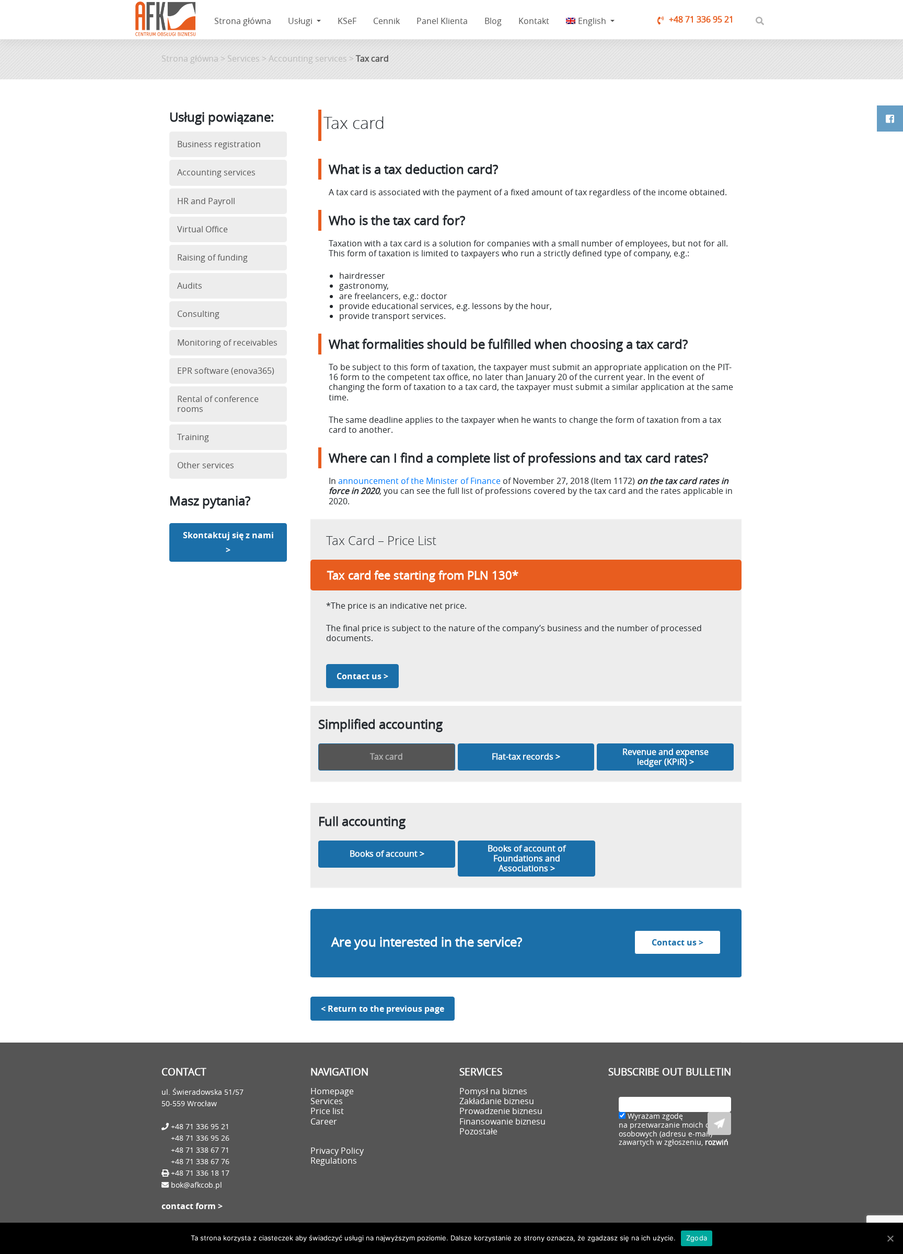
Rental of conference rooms (218, 404)
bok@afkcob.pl (196, 1185)
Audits (189, 285)
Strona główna (242, 21)
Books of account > (387, 853)
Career (323, 1121)
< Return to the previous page (382, 1008)
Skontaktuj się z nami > (228, 542)
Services (243, 58)
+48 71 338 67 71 (200, 1150)
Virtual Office (202, 229)
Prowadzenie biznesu (500, 1111)
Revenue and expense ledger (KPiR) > (665, 756)
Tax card (386, 756)
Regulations (333, 1160)
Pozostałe (478, 1131)
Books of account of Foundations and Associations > (526, 858)
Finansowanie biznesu (502, 1121)
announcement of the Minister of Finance (419, 481)
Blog (493, 21)
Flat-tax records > (526, 756)
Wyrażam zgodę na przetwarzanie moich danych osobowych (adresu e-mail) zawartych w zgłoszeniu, (675, 1129)
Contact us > (362, 676)
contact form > (192, 1206)
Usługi (301, 21)
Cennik (386, 21)
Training (193, 437)
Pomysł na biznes (493, 1091)
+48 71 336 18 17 (199, 1173)
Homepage (332, 1091)
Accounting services (308, 58)
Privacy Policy (337, 1150)
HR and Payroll (206, 201)
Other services (205, 465)
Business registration (219, 144)
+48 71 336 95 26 (200, 1138)
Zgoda (696, 1238)
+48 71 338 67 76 (200, 1161)
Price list (327, 1111)
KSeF (347, 21)
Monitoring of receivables (227, 342)
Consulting (198, 314)
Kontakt (533, 21)
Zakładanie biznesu (496, 1101)
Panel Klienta (442, 21)
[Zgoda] (890, 1238)
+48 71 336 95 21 (701, 19)
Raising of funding (212, 257)
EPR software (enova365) (225, 370)
